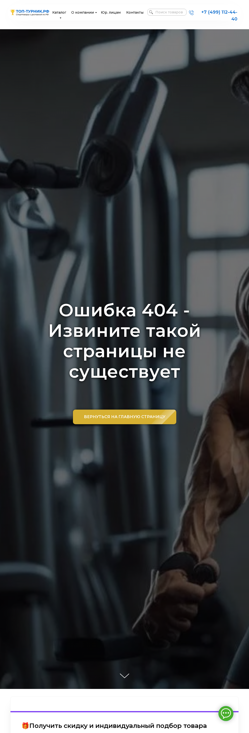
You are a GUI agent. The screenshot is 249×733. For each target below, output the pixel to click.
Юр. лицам (111, 12)
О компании (82, 12)
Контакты (134, 12)
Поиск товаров (169, 12)
